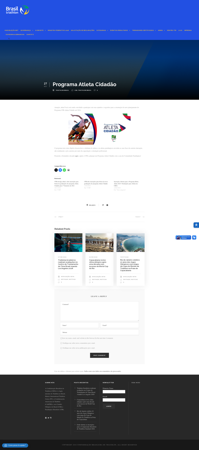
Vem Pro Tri (171, 30)
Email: (105, 396)
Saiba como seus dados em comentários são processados (102, 371)
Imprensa (188, 30)
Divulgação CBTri (67, 276)
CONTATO (30, 34)
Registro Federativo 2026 (58, 30)
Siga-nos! (136, 382)
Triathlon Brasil (62, 90)
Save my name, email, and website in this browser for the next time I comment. (87, 338)
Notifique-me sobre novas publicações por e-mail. (79, 348)
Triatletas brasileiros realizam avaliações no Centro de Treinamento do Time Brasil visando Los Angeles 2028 (68, 264)
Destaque (64, 279)
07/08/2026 (62, 257)
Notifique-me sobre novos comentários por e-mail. (79, 343)
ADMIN (160, 30)
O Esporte (39, 30)
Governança (26, 30)
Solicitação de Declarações (82, 30)
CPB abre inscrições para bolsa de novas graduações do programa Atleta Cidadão (96, 183)
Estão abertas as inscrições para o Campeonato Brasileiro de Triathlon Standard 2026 (86, 427)
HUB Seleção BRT (11, 30)
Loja (180, 30)
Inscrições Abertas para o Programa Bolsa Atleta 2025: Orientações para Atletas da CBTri (126, 184)
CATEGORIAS (101, 30)
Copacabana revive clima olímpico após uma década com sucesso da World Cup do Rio (98, 264)
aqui (76, 156)
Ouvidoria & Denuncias (15, 34)
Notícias (72, 279)
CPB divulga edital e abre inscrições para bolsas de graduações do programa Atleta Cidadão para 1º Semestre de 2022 (66, 184)
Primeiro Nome (108, 388)
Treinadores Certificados (143, 30)
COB (76, 90)
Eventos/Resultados (119, 30)
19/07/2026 (124, 257)
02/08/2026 (93, 257)
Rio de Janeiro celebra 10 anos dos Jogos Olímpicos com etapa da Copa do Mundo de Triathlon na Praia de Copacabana (130, 265)
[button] (15, 445)
